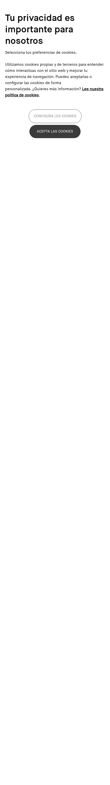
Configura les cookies (55, 116)
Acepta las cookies (55, 131)
